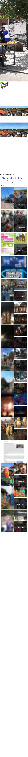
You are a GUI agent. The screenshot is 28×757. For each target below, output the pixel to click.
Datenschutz (10, 174)
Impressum (3, 174)
